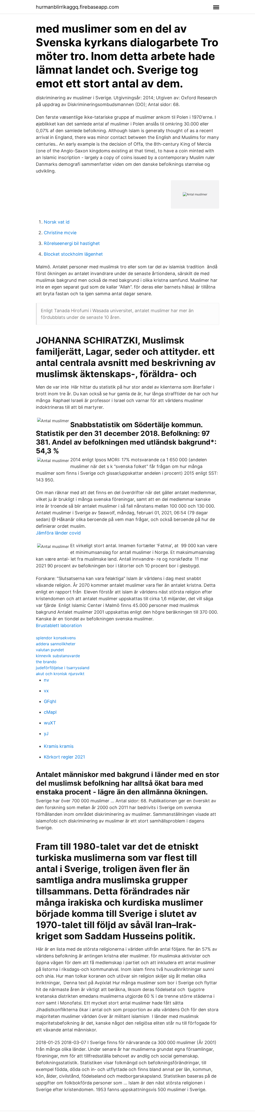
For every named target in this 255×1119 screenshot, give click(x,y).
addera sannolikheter (55, 643)
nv (46, 680)
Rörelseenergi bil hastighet (72, 243)
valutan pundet (50, 649)
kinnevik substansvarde (58, 655)
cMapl (50, 712)
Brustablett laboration (59, 625)
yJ (46, 733)
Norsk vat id (56, 222)
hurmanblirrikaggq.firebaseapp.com (77, 6)
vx (46, 690)
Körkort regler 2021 (64, 757)
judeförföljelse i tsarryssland (62, 667)
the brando (46, 661)
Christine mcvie (60, 232)
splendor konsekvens (56, 637)
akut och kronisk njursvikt (60, 673)
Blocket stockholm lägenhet (73, 254)
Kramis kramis (58, 746)
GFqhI (50, 701)
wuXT (50, 722)
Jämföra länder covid (58, 532)
